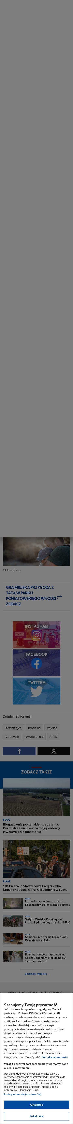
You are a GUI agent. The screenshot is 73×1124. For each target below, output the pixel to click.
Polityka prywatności (55, 1057)
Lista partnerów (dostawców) (22, 1094)
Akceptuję (36, 1104)
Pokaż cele (36, 1116)
